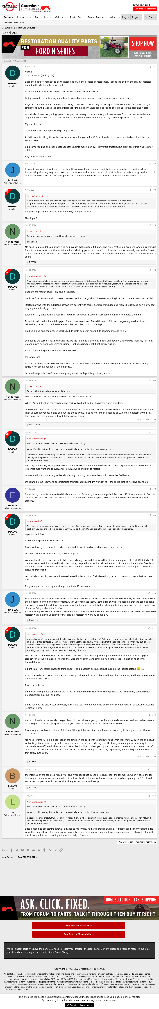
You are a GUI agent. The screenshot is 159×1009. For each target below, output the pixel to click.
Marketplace (41, 17)
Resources (22, 17)
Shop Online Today (58, 952)
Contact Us (7, 22)
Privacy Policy (44, 979)
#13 (154, 769)
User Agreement (27, 979)
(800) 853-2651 (141, 4)
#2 (154, 163)
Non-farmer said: (35, 276)
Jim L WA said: (33, 196)
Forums (8, 17)
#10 (154, 593)
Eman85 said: (33, 521)
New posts (19, 22)
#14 (154, 795)
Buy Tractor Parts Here (79, 925)
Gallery (59, 17)
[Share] (150, 67)
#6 (154, 380)
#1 (154, 66)
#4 (154, 225)
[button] (30, 17)
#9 (154, 515)
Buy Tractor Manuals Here (79, 934)
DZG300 (7, 60)
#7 (154, 432)
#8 (154, 489)
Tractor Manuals (96, 17)
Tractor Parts (76, 17)
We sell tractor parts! (18, 948)
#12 (154, 715)
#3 (154, 190)
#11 (154, 628)
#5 (154, 270)
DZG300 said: (33, 231)
